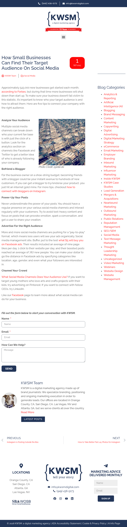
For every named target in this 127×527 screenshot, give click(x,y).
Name (6, 318)
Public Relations (113, 218)
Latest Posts (33, 419)
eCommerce (111, 146)
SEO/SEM (110, 230)
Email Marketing (113, 150)
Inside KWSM (112, 178)
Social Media (29, 76)
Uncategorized (113, 258)
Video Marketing (114, 263)
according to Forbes (14, 91)
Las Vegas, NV (21, 492)
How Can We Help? (13, 345)
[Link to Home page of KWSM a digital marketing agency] (63, 21)
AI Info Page (114, 523)
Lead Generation (114, 190)
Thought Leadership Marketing (110, 250)
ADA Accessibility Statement (66, 523)
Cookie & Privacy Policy (94, 523)
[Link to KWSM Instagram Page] (60, 498)
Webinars (109, 267)
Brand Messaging (114, 114)
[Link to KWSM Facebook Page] (54, 498)
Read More (27, 412)
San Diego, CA (21, 484)
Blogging (109, 110)
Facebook (18, 295)
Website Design (113, 271)
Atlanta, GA (21, 488)
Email (5, 331)
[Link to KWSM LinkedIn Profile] (72, 498)
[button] (63, 37)
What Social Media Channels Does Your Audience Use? (35, 276)
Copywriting (111, 126)
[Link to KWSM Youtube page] (66, 498)
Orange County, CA (21, 480)
